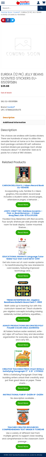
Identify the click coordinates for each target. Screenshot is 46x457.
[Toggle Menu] (3, 3)
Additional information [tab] (14, 122)
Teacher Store (6, 12)
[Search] (41, 8)
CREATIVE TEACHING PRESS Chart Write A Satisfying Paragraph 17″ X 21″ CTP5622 (23, 370)
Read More (23, 204)
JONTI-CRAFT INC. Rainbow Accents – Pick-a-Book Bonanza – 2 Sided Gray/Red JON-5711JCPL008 (23, 213)
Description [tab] (9, 117)
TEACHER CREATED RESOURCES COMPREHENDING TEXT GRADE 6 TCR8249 (23, 428)
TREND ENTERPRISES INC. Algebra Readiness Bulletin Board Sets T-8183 (23, 301)
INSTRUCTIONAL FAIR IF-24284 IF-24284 (23, 394)
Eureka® (17, 12)
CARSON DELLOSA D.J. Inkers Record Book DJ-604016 (23, 186)
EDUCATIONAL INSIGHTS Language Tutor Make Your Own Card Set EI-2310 (23, 257)
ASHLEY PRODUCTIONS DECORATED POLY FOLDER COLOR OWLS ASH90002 (23, 326)
